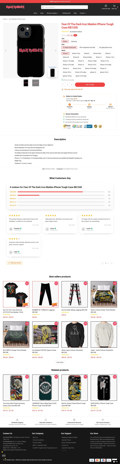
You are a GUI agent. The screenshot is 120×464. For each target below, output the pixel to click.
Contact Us (65, 445)
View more (60, 362)
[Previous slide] (6, 51)
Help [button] (117, 461)
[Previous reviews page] (102, 263)
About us (35, 437)
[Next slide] (56, 51)
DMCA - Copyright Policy (40, 445)
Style (63, 44)
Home (5, 19)
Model (63, 50)
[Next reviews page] (111, 263)
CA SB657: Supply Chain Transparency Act (45, 448)
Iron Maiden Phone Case (17, 19)
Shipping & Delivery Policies (69, 437)
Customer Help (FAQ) (68, 448)
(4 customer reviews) (76, 31)
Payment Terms (66, 440)
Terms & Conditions (38, 440)
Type (63, 38)
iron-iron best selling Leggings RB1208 (74, 310)
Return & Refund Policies (69, 442)
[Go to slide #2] (35, 83)
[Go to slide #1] (25, 83)
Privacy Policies (37, 442)
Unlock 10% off (3, 456)
